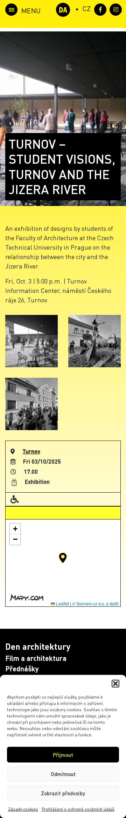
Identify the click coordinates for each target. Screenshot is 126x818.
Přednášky (22, 668)
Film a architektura (35, 658)
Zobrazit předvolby (63, 793)
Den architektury (37, 646)
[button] (115, 683)
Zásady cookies (23, 809)
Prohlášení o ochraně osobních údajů (78, 809)
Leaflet (62, 603)
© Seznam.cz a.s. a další (95, 603)
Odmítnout (63, 774)
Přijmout (63, 754)
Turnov (31, 451)
